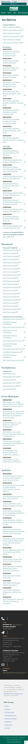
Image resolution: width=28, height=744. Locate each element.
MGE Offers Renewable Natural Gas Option (11, 584)
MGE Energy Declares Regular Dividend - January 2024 (13, 140)
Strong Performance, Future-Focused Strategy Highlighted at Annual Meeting (13, 488)
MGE (15, 1)
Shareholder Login (10, 715)
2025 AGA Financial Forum (13, 327)
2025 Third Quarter (10, 259)
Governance (8, 725)
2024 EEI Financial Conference (10, 331)
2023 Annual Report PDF (12, 42)
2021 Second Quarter (11, 309)
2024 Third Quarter (10, 272)
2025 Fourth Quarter (10, 256)
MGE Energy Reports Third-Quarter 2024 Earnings (13, 210)
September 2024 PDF (11, 383)
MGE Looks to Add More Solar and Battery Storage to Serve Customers (13, 513)
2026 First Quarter (10, 253)
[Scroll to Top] (26, 742)
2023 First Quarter (10, 290)
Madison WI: (7, 624)
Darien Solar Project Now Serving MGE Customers (12, 560)
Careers (6, 706)
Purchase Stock (9, 712)
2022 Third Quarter (10, 296)
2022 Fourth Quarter (10, 293)
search (14, 4)
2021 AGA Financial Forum (13, 360)
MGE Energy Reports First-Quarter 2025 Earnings (13, 194)
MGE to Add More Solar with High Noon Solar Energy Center (13, 552)
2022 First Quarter (10, 303)
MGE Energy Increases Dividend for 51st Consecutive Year (11, 53)
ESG (14, 13)
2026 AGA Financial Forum (13, 319)
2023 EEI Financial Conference (10, 336)
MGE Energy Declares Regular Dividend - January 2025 (13, 103)
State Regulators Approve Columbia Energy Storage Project (12, 522)
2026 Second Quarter (11, 250)
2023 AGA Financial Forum (13, 340)
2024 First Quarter (10, 278)
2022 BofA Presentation (12, 352)
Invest (3, 13)
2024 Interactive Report (12, 33)
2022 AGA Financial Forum (13, 349)
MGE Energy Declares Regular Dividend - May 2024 (12, 130)
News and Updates (10, 718)
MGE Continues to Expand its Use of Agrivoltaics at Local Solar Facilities (13, 478)
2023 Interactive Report (12, 39)
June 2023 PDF (8, 389)
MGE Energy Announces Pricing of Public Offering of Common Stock (13, 434)
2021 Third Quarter (10, 306)
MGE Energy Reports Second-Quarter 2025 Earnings (11, 185)
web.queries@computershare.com (14, 672)
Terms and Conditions (14, 742)
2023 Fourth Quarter (10, 281)
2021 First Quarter (9, 312)
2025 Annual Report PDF (12, 30)
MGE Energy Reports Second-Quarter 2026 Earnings (11, 153)
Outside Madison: (9, 626)
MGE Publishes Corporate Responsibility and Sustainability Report (12, 568)
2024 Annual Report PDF (12, 36)
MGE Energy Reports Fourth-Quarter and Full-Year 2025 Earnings (12, 169)
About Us (7, 709)
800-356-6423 (7, 628)
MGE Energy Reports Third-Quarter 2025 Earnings (13, 177)
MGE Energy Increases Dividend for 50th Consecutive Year (11, 84)
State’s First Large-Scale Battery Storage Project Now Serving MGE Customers (14, 531)
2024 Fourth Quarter (10, 268)
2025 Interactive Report (12, 27)
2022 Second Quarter (11, 300)
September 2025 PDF (11, 376)
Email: (5, 670)
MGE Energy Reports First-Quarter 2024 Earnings (13, 227)
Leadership (7, 721)
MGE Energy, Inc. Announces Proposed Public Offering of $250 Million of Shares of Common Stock (13, 414)
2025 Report (7, 237)
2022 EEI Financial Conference (10, 345)
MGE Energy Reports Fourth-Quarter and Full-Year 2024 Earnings (12, 202)
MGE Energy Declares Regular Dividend (11, 62)
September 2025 (9, 373)
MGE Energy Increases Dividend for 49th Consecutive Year (11, 121)
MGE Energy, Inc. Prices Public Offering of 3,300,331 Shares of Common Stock (13, 404)
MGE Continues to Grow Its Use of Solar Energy (13, 497)
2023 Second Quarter (11, 287)
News (9, 13)
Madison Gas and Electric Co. (13, 693)
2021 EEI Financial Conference (10, 356)
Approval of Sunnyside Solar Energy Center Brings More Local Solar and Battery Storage (13, 542)
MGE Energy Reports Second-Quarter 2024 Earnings (11, 218)
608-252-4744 (16, 624)
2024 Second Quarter (11, 275)
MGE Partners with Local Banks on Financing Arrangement (12, 425)
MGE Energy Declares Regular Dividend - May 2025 (12, 93)
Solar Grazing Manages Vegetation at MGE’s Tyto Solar (12, 592)
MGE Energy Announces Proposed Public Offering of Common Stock (13, 443)
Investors (6, 1)
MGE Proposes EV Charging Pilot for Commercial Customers (13, 601)
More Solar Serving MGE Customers (12, 576)
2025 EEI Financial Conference (10, 323)
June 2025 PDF (8, 380)
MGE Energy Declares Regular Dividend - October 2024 (11, 112)
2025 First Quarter (10, 265)
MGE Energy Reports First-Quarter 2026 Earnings (13, 161)
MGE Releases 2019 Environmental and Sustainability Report (11, 452)
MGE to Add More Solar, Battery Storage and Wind (13, 504)
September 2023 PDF (11, 386)
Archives (7, 728)
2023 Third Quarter (10, 284)
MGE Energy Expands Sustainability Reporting (12, 461)
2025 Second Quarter (11, 262)
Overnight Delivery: (11, 650)
